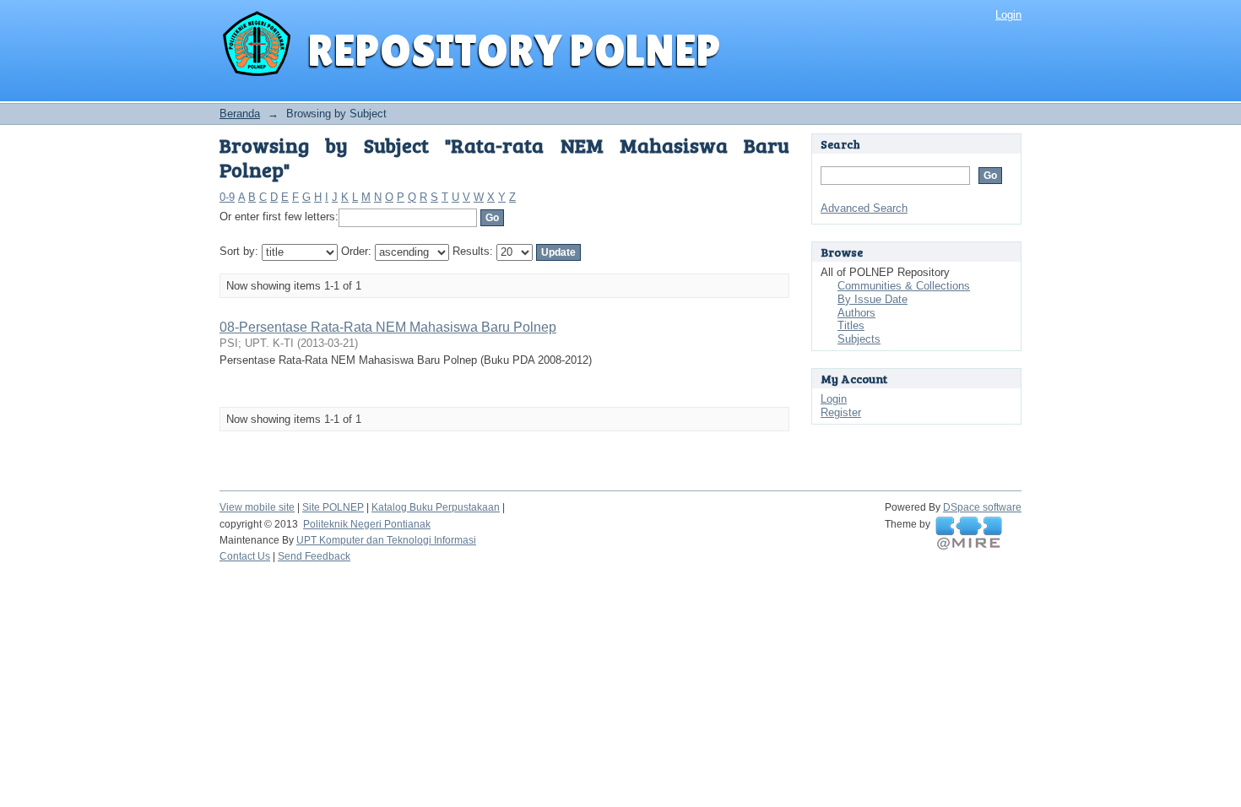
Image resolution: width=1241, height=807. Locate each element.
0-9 (227, 197)
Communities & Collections (903, 285)
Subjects (859, 339)
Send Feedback (314, 556)
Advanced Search (864, 208)
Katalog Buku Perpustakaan (435, 507)
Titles (850, 325)
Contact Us (244, 556)
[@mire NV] (968, 533)
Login (1008, 14)
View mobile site (257, 507)
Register (841, 412)
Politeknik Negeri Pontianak (367, 524)
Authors (856, 312)
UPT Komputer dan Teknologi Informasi (386, 540)
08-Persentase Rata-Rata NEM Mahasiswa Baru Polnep (387, 327)
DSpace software (982, 507)
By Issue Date (872, 299)
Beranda (239, 113)
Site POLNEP (333, 507)
